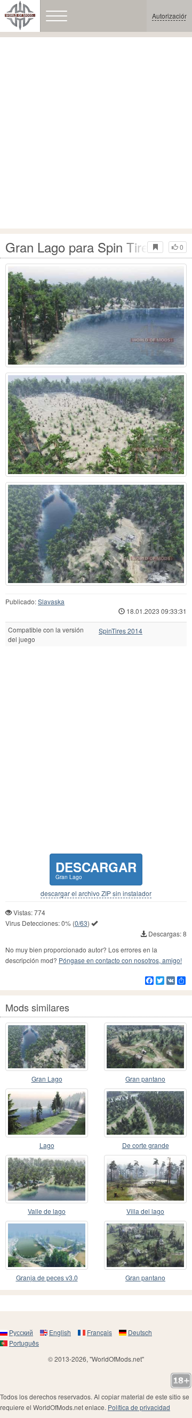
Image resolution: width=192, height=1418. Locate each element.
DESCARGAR (96, 869)
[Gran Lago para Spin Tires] (96, 315)
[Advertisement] (96, 133)
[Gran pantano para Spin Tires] (145, 1047)
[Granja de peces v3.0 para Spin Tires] (46, 1245)
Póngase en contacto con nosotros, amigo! (120, 960)
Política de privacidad (139, 1407)
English (60, 1332)
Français (99, 1332)
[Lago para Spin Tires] (46, 1112)
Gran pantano (145, 1078)
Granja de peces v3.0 (47, 1277)
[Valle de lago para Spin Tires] (46, 1179)
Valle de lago (47, 1211)
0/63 (81, 922)
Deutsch (140, 1332)
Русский (21, 1332)
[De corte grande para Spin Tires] (145, 1112)
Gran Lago (46, 1078)
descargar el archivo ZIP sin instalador (96, 893)
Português (24, 1342)
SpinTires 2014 (120, 631)
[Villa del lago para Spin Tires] (145, 1179)
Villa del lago (145, 1211)
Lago (46, 1145)
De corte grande (145, 1145)
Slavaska (51, 601)
